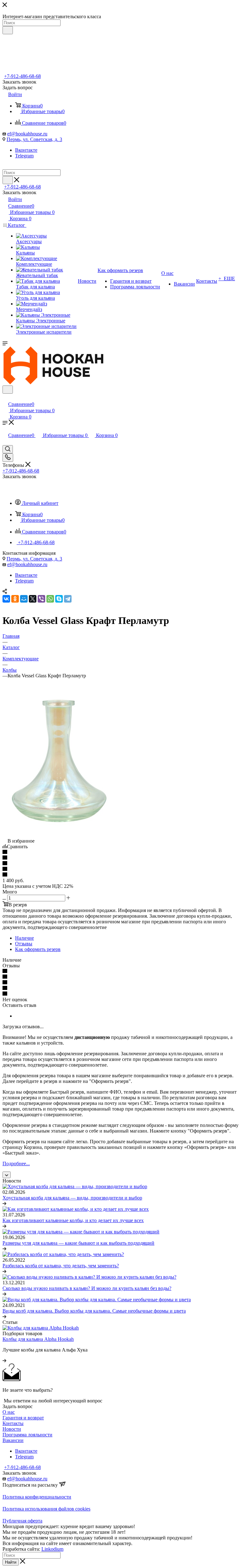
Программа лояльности (27, 1434)
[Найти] (8, 30)
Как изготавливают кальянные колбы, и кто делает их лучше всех (73, 1220)
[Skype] (59, 599)
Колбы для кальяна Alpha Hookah (38, 1339)
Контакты (13, 1423)
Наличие (24, 938)
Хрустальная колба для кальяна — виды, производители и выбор (72, 1197)
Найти (10, 1562)
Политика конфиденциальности (37, 1497)
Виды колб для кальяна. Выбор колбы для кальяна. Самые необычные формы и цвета (94, 1311)
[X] (32, 599)
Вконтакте (26, 150)
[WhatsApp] (50, 599)
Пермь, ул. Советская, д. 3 (34, 139)
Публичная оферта (22, 1520)
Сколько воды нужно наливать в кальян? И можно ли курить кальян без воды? (87, 1288)
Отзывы (23, 943)
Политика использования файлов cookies (46, 1508)
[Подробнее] (4, 1203)
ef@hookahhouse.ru (27, 133)
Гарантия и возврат (23, 1417)
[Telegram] (68, 599)
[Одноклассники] (15, 599)
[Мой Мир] (24, 599)
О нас (9, 1412)
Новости (12, 1429)
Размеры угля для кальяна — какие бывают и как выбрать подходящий (78, 1243)
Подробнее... (16, 1163)
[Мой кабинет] (5, 397)
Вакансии (13, 1440)
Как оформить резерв (38, 949)
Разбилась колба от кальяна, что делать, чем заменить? (61, 1265)
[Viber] (41, 599)
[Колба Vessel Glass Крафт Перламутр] (59, 829)
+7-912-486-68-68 (22, 76)
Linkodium (52, 1549)
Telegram (24, 155)
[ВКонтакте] (6, 599)
